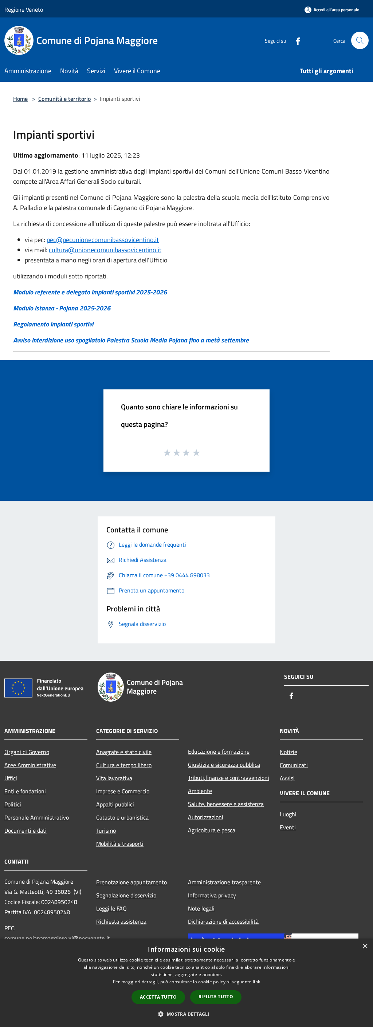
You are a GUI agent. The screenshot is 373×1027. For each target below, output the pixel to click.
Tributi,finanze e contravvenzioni (228, 777)
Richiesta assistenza (121, 921)
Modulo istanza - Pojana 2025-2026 (61, 308)
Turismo (106, 830)
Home (20, 98)
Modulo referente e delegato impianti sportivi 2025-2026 (90, 292)
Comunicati (294, 765)
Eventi (288, 827)
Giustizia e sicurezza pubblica (224, 764)
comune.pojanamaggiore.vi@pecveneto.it (57, 938)
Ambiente (200, 790)
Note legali (201, 908)
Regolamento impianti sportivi (53, 324)
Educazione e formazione (219, 751)
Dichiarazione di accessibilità (223, 921)
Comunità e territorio (64, 98)
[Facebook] (295, 40)
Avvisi (287, 778)
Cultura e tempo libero (124, 765)
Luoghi (288, 814)
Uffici (10, 778)
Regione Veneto (23, 9)
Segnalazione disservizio (126, 895)
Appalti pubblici (115, 804)
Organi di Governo (26, 752)
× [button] (365, 946)
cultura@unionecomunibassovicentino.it (105, 250)
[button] (186, 1014)
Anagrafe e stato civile (124, 752)
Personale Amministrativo (36, 817)
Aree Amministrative (30, 765)
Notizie (288, 752)
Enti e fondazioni (25, 791)
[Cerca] (360, 40)
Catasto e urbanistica (122, 817)
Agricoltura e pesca (211, 830)
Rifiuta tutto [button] (216, 997)
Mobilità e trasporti (120, 843)
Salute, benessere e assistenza (226, 804)
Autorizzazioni (205, 817)
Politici (12, 804)
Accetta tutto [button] (158, 997)
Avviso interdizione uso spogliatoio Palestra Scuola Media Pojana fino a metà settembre (131, 340)
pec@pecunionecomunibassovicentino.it (103, 240)
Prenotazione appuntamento (131, 882)
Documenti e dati (25, 830)
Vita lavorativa (114, 778)
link (256, 982)
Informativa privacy (212, 895)
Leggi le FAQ (111, 908)
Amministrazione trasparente (224, 882)
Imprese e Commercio (122, 791)
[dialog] (186, 983)
